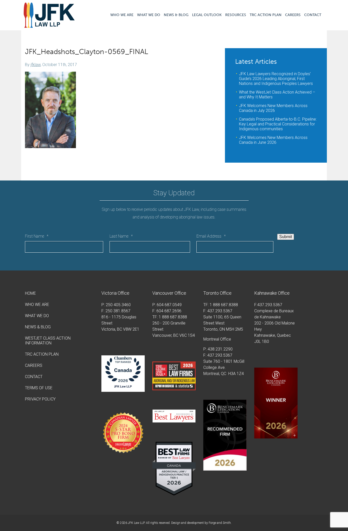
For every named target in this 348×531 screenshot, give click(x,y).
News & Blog (176, 15)
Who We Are (121, 15)
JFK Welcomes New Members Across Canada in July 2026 (273, 108)
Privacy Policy (40, 399)
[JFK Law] (49, 25)
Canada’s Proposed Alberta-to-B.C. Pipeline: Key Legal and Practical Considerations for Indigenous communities (278, 124)
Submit (285, 237)
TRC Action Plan (266, 15)
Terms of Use (38, 387)
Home (30, 293)
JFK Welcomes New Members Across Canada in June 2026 (273, 140)
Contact (312, 15)
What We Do (148, 15)
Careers (293, 15)
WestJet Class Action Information (48, 340)
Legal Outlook (207, 15)
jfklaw (36, 64)
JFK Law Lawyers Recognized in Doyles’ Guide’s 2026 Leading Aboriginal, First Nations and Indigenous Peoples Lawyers (276, 78)
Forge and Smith (220, 523)
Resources (235, 15)
